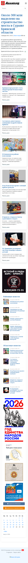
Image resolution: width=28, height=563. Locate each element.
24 (4, 527)
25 (7, 527)
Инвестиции (17, 35)
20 (13, 524)
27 (13, 527)
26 (10, 527)
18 (7, 524)
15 (19, 522)
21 (16, 524)
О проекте (9, 552)
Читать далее (5, 99)
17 (4, 524)
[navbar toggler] (26, 3)
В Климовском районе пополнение (10, 155)
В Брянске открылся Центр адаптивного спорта (12, 218)
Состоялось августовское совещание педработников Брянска (12, 122)
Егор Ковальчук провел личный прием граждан (14, 186)
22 (19, 524)
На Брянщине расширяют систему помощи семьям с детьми (12, 250)
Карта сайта (17, 552)
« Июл (5, 531)
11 (7, 522)
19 (10, 524)
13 (13, 522)
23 (22, 524)
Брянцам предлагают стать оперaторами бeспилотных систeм (12, 89)
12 (10, 522)
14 (16, 522)
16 (22, 522)
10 (4, 522)
